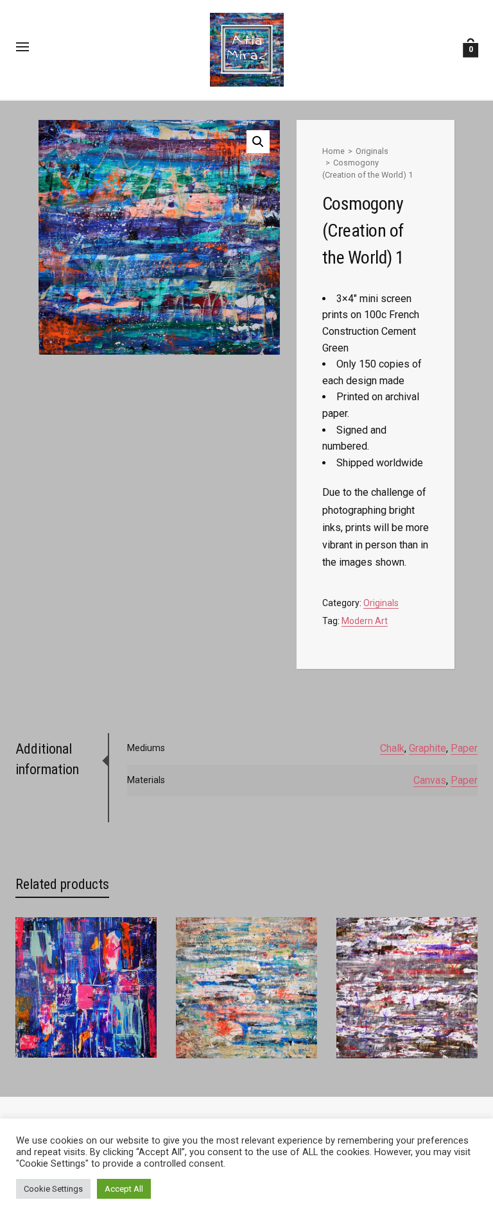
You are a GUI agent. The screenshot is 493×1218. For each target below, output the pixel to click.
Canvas (429, 780)
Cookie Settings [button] (53, 1189)
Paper (464, 748)
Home (333, 151)
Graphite (427, 748)
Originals (372, 151)
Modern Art (365, 621)
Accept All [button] (124, 1189)
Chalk (392, 748)
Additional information (47, 759)
